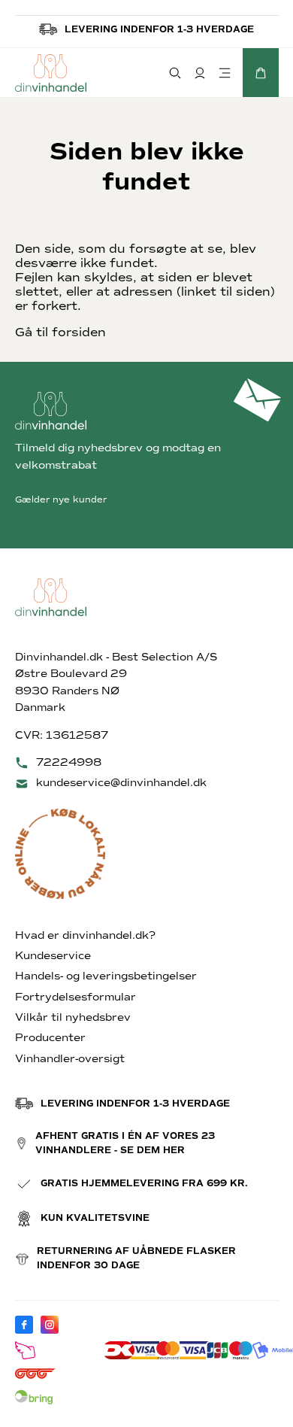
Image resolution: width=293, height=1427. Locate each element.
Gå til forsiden (60, 332)
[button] (261, 72)
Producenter (50, 1037)
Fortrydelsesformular (75, 997)
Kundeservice (53, 955)
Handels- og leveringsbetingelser (106, 976)
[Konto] (200, 72)
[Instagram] (50, 1325)
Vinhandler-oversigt (70, 1058)
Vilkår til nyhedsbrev (73, 1017)
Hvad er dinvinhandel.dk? (85, 935)
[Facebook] (24, 1325)
